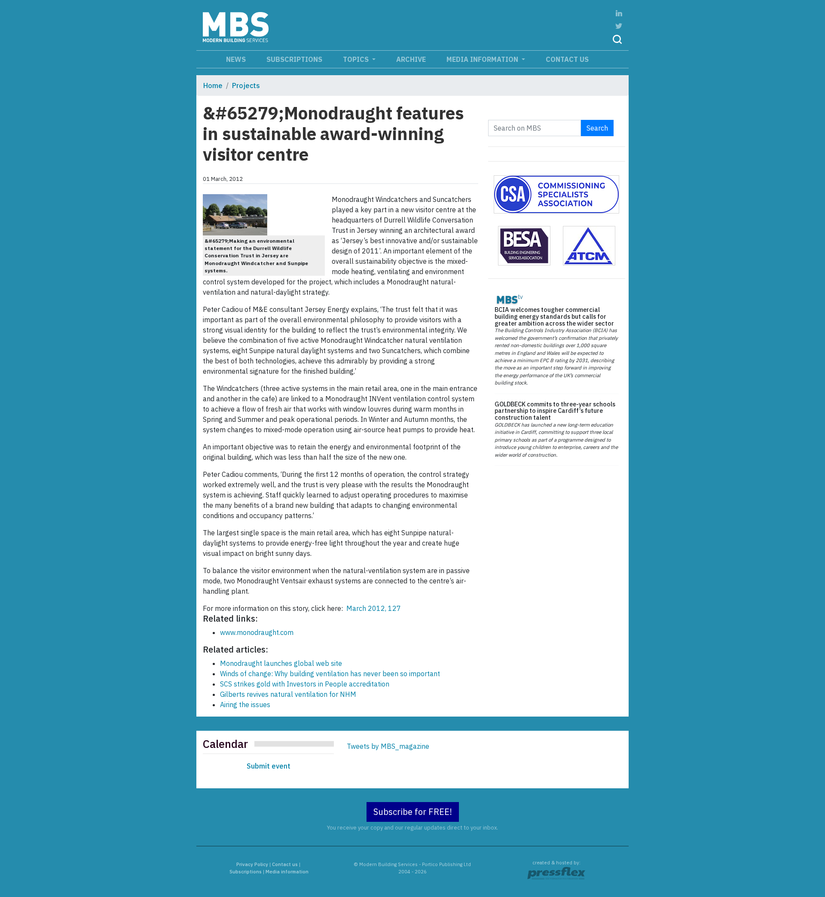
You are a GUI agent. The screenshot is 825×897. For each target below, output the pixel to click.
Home (213, 85)
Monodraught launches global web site (281, 663)
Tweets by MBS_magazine (388, 746)
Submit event (268, 766)
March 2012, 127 (373, 608)
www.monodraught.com (256, 632)
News (236, 59)
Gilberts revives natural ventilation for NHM (288, 694)
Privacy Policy (252, 864)
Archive (411, 59)
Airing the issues (245, 704)
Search (597, 128)
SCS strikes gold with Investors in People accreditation (304, 684)
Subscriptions (294, 59)
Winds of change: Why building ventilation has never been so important (330, 673)
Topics (356, 59)
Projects (246, 85)
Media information (483, 59)
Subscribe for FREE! (412, 812)
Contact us (567, 59)
